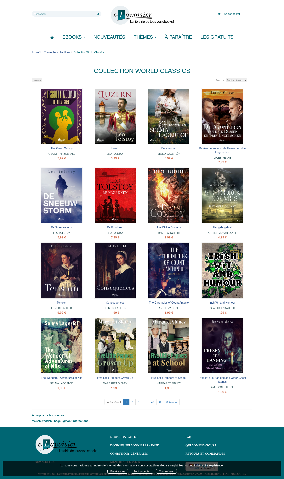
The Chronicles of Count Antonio (169, 302)
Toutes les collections (57, 52)
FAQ (188, 437)
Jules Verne (222, 157)
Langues (37, 80)
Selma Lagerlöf (168, 153)
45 (152, 402)
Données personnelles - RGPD (134, 445)
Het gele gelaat (222, 227)
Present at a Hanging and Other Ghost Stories (222, 379)
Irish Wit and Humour (222, 302)
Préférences (117, 471)
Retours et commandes (205, 454)
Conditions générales (129, 454)
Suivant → (171, 402)
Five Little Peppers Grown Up (115, 378)
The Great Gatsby (62, 148)
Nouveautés (109, 36)
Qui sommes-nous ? (200, 445)
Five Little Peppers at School (168, 378)
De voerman (168, 148)
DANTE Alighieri (169, 233)
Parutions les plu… (236, 80)
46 (160, 402)
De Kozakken (115, 227)
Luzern (115, 148)
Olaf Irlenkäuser (222, 308)
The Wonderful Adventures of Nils (61, 378)
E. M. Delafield (61, 308)
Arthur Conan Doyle (222, 233)
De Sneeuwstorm (61, 227)
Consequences (115, 302)
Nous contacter (124, 437)
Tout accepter (142, 471)
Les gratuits (217, 36)
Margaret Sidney (115, 383)
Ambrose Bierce (222, 387)
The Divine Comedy (169, 227)
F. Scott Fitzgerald (61, 153)
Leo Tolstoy (115, 153)
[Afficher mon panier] (219, 14)
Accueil (36, 52)
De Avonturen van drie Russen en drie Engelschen (222, 150)
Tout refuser (166, 471)
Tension (61, 302)
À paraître (178, 36)
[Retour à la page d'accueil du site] (142, 15)
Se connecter (232, 14)
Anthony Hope (169, 308)
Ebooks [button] (72, 36)
